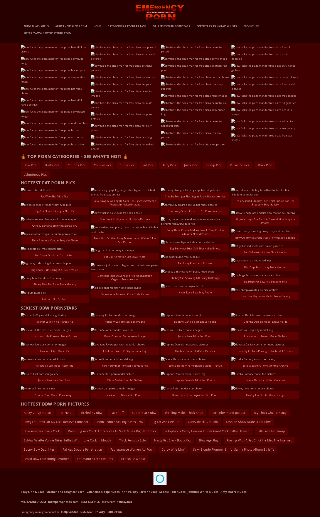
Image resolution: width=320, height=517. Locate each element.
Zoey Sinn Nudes (32, 492)
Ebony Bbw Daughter (39, 449)
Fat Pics (148, 165)
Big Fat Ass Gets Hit (166, 422)
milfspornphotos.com (63, 502)
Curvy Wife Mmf (173, 449)
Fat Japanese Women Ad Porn (131, 449)
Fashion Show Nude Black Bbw (248, 422)
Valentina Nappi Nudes (103, 492)
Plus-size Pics (239, 165)
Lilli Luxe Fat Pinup (271, 431)
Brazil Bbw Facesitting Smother (46, 459)
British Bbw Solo (133, 459)
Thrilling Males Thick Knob (184, 413)
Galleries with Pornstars (171, 26)
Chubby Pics (77, 165)
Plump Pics (214, 165)
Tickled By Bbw (91, 413)
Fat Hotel (65, 413)
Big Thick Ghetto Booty (270, 413)
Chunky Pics (102, 165)
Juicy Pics (190, 165)
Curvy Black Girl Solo (203, 422)
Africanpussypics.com (71, 26)
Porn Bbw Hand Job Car (229, 413)
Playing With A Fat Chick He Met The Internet (259, 440)
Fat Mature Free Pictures (95, 459)
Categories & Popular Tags (127, 26)
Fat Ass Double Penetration (82, 449)
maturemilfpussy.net (117, 502)
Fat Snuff (117, 413)
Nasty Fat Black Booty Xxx (172, 440)
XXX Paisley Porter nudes (139, 492)
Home (97, 26)
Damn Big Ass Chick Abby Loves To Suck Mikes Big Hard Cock (112, 431)
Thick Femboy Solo (132, 440)
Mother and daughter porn (65, 492)
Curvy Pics (127, 165)
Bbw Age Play (208, 440)
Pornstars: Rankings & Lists (217, 26)
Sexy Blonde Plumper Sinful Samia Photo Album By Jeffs (233, 449)
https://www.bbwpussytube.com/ (47, 33)
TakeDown (114, 512)
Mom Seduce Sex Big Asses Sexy (119, 422)
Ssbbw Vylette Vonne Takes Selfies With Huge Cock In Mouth (67, 440)
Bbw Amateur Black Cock (42, 431)
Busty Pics (52, 165)
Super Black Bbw (144, 413)
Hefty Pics (169, 165)
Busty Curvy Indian (37, 413)
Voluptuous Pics (35, 174)
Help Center (69, 512)
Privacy (100, 512)
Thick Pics (265, 165)
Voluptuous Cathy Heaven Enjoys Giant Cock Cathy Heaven (207, 431)
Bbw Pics (30, 165)
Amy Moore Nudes (233, 492)
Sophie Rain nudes (172, 492)
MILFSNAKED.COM (33, 502)
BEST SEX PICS (90, 502)
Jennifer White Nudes (203, 492)
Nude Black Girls (36, 26)
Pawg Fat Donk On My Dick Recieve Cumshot (56, 422)
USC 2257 (86, 512)
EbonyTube (251, 26)
